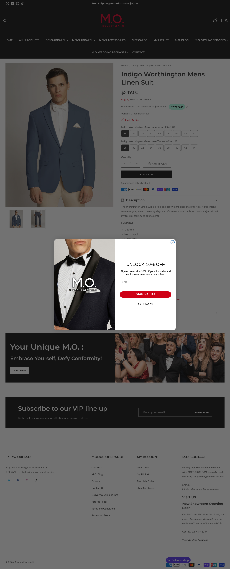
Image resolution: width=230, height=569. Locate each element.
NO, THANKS (145, 304)
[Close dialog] (172, 242)
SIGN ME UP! (145, 294)
